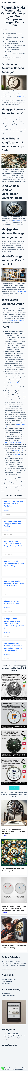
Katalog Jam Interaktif (8, 995)
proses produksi (17, 220)
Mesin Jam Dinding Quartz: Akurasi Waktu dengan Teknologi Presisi (13, 543)
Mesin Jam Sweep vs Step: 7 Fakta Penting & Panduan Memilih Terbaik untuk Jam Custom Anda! (14, 908)
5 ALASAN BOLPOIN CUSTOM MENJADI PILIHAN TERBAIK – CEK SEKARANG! (13, 831)
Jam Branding (6, 983)
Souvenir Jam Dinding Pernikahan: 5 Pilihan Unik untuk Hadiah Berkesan (14, 583)
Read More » (7, 510)
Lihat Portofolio (6, 993)
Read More (4, 835)
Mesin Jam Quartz (7, 981)
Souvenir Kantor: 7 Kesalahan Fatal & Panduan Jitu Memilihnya (14, 563)
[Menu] (23, 2)
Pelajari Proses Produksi (9, 969)
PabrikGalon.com (18, 1069)
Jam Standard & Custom (9, 979)
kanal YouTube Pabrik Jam (17, 320)
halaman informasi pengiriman (12, 442)
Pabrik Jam (22, 97)
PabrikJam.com (9, 2)
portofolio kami (22, 291)
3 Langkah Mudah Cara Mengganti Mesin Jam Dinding (12, 523)
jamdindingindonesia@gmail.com (15, 1036)
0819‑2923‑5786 (13, 1034)
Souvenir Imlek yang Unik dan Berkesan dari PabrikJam (13, 503)
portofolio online (18, 450)
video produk (16, 454)
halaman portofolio (14, 383)
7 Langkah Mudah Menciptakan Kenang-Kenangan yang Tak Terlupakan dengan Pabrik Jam (14, 623)
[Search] (25, 2)
